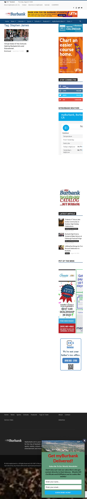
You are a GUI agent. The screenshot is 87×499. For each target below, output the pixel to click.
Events (67, 254)
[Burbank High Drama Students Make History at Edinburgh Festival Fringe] (61, 236)
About (61, 413)
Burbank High (8, 40)
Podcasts (8, 27)
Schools (37, 21)
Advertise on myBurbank (35, 5)
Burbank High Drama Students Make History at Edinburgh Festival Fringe (73, 237)
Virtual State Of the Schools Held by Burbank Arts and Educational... (15, 46)
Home (7, 21)
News (13, 21)
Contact (24, 5)
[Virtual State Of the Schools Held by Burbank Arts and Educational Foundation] (16, 35)
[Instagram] (76, 7)
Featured (46, 21)
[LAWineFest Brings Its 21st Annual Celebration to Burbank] (61, 248)
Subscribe (78, 94)
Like (67, 82)
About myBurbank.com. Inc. (12, 5)
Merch (15, 27)
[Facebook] (73, 7)
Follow (78, 86)
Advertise (62, 418)
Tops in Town (43, 413)
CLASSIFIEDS (55, 5)
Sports (29, 21)
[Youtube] (81, 7)
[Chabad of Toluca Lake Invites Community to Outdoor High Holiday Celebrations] (61, 224)
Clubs (69, 21)
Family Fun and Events (71, 230)
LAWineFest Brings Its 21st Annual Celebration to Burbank (74, 249)
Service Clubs (8, 418)
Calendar (47, 5)
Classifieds (22, 27)
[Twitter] (79, 7)
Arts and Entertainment (72, 242)
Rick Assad (7, 51)
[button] (80, 21)
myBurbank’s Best (58, 21)
